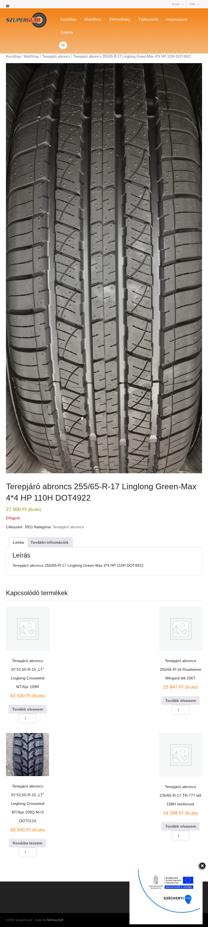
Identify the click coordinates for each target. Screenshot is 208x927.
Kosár (176, 4)
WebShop (92, 19)
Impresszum (176, 19)
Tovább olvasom (27, 709)
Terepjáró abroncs (68, 527)
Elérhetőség (119, 19)
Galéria (66, 32)
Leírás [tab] (18, 542)
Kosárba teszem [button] (27, 843)
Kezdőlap (68, 19)
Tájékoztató (148, 19)
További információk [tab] (50, 542)
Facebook (9, 4)
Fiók (192, 4)
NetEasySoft (55, 920)
